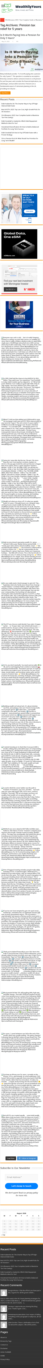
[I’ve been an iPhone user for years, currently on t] (21, 1093)
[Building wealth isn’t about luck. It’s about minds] (21, 725)
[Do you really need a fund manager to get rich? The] (21, 602)
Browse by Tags (5, 1341)
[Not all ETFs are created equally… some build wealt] (21, 1134)
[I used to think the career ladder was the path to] (21, 807)
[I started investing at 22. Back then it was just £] (21, 766)
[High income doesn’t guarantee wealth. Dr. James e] (21, 561)
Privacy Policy (5, 1359)
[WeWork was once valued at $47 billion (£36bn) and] (21, 848)
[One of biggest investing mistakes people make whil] (21, 889)
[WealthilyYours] (21, 7)
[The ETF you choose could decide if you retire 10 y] (21, 643)
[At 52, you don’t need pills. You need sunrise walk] (21, 684)
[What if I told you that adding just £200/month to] (21, 438)
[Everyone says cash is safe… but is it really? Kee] (21, 356)
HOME (2, 1356)
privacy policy (32, 1193)
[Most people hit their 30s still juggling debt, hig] (21, 1011)
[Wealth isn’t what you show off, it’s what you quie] (21, 520)
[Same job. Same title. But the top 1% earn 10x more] (21, 479)
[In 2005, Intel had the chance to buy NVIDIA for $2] (21, 397)
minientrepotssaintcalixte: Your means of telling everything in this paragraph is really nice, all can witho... (24, 1317)
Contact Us (4, 1345)
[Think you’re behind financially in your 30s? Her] (21, 971)
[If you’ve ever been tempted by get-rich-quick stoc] (21, 930)
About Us (3, 1337)
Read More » (5, 93)
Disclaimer (4, 1348)
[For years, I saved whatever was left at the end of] (21, 1052)
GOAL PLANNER (5, 1352)
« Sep (3, 1235)
